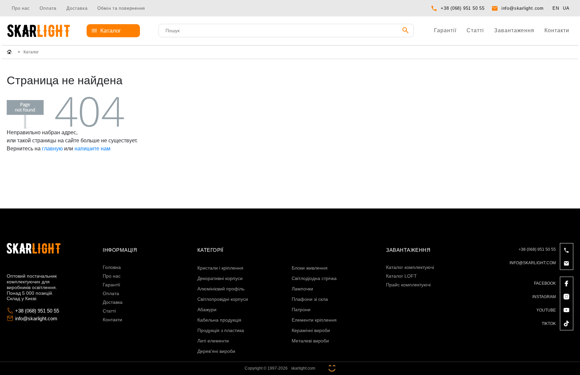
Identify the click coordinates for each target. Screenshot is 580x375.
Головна (112, 267)
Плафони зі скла (310, 299)
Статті (475, 30)
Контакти (556, 30)
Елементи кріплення (314, 320)
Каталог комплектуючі (410, 267)
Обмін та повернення (121, 8)
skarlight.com (303, 368)
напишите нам (92, 148)
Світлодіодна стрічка (314, 278)
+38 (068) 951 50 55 (463, 8)
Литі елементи (213, 340)
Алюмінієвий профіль (220, 288)
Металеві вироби (310, 340)
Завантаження (514, 30)
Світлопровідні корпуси (222, 299)
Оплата (48, 8)
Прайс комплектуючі (408, 284)
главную (52, 148)
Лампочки (302, 288)
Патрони (301, 309)
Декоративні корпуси (220, 278)
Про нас (21, 8)
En (555, 8)
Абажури (206, 309)
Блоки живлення (310, 268)
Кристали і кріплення (220, 268)
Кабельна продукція (219, 320)
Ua (566, 8)
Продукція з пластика (220, 330)
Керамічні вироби (311, 330)
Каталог (110, 31)
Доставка (76, 8)
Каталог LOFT (401, 276)
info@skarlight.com (522, 8)
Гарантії (445, 30)
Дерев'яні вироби (216, 351)
